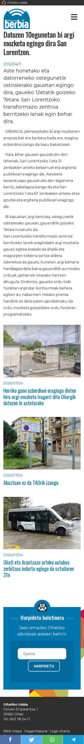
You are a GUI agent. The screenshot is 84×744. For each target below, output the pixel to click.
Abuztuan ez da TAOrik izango (30, 482)
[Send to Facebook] (10, 739)
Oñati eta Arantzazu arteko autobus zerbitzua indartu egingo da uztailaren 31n (38, 568)
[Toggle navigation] (74, 18)
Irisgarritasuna (35, 731)
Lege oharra (60, 731)
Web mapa (12, 731)
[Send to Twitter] (31, 739)
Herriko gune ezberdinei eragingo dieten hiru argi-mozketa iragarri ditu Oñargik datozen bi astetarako (39, 397)
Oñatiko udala (16, 2)
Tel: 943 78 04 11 (16, 719)
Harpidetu (44, 666)
